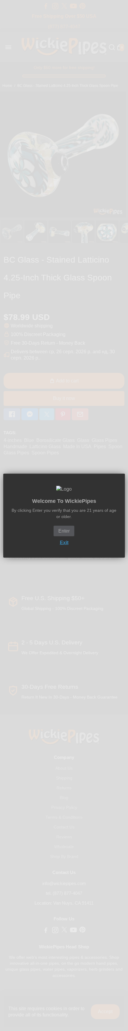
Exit (64, 542)
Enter (64, 530)
